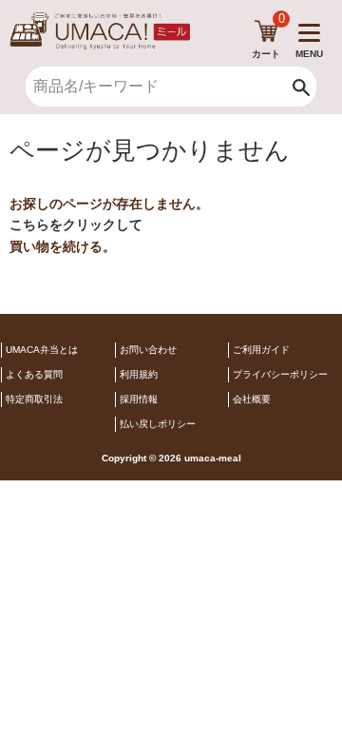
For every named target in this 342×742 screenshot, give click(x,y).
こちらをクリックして (76, 224)
